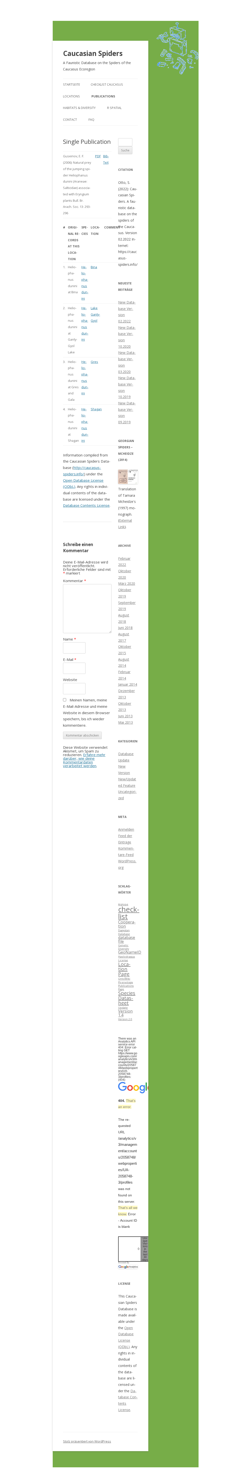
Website (70, 679)
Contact (70, 119)
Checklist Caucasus (107, 84)
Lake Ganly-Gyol (95, 314)
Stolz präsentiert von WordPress (87, 1441)
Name (69, 639)
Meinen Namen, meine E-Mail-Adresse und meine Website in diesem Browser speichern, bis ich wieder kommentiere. (86, 712)
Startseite (71, 84)
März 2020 (126, 583)
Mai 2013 (125, 722)
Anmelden (126, 829)
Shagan (96, 409)
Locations (71, 96)
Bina (94, 267)
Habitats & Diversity (79, 108)
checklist (128, 912)
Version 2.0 (125, 1019)
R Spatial (114, 108)
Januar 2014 (127, 684)
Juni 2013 (125, 716)
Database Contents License (86, 505)
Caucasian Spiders (93, 53)
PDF (98, 156)
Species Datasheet (126, 998)
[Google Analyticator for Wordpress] (128, 1267)
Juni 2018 (125, 627)
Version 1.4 (125, 1013)
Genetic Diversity (123, 947)
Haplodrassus (126, 956)
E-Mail (69, 659)
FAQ (91, 119)
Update (123, 1007)
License (123, 960)
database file (126, 939)
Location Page (124, 969)
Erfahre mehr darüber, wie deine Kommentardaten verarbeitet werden (84, 760)
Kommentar (74, 580)
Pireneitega (125, 982)
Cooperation (127, 924)
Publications (103, 96)
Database (124, 934)
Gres (94, 362)
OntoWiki (124, 978)
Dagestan (124, 930)
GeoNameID (129, 952)
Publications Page (126, 987)
